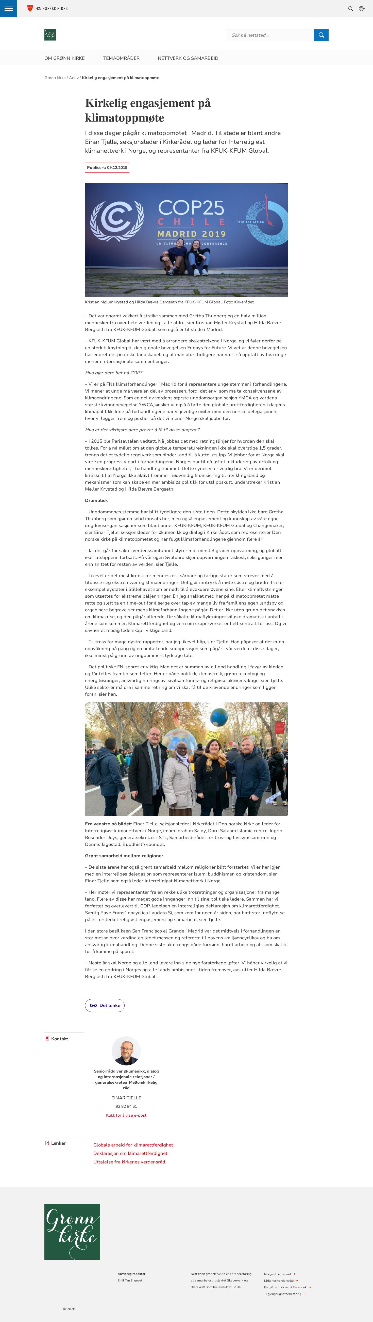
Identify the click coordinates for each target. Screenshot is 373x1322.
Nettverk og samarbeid (188, 58)
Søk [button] (321, 35)
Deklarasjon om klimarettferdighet (130, 1153)
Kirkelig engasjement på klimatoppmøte (120, 78)
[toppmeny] (8, 8)
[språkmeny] (363, 8)
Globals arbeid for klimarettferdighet (133, 1145)
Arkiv (74, 78)
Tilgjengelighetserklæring (282, 1294)
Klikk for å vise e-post (126, 1115)
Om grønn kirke (64, 58)
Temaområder (121, 58)
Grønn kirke (55, 78)
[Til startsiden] (50, 35)
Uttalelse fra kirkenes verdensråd (129, 1162)
